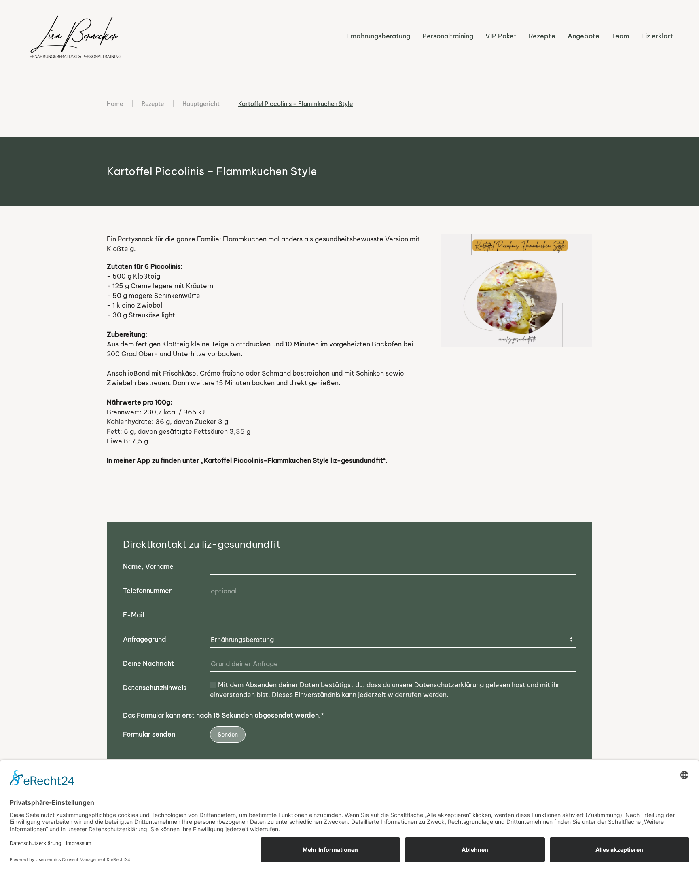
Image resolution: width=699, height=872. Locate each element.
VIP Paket (501, 36)
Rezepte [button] (542, 36)
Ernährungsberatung (378, 36)
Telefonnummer (147, 591)
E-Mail (133, 615)
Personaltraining (447, 36)
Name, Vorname (148, 566)
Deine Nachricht (148, 663)
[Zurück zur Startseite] (76, 35)
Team (620, 36)
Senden (228, 734)
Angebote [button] (583, 36)
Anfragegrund (144, 639)
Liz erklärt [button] (657, 36)
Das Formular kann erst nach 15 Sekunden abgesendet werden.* (223, 715)
